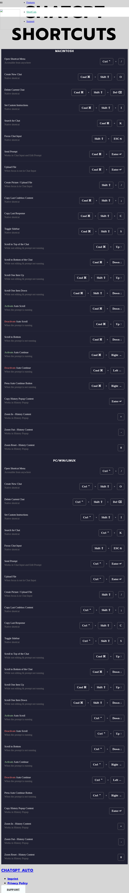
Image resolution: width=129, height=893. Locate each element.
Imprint (13, 879)
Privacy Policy (18, 883)
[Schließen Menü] (27, 31)
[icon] (10, 28)
